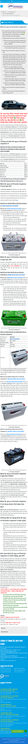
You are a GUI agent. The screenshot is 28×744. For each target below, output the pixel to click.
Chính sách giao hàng (5, 670)
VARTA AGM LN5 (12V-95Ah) (10, 205)
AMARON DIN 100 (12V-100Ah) (16, 274)
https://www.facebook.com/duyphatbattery (10, 685)
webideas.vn (16, 740)
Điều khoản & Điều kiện (19, 670)
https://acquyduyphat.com (10, 660)
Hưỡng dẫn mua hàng (5, 668)
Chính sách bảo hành (5, 671)
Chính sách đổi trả (18, 671)
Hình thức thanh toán (19, 668)
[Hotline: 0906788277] (25, 731)
